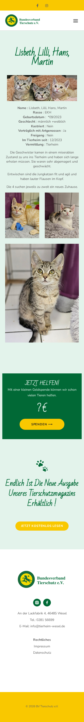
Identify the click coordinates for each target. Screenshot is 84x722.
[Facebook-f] (37, 5)
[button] (75, 20)
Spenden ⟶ (42, 424)
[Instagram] (46, 5)
